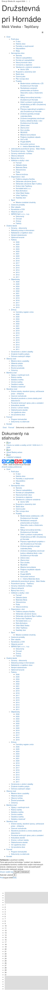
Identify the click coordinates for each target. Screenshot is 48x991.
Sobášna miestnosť (18, 386)
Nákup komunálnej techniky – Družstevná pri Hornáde (31, 98)
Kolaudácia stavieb (18, 405)
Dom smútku (25, 130)
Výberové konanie (17, 237)
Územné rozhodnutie (18, 396)
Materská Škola (21, 167)
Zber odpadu (16, 207)
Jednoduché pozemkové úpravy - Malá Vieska (28, 149)
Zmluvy (18, 221)
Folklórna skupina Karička (25, 179)
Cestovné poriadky (18, 204)
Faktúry (18, 223)
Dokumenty (20, 216)
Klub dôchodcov (21, 191)
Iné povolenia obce (18, 414)
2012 (17, 274)
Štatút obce (20, 74)
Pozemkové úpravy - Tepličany (22, 151)
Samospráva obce (17, 53)
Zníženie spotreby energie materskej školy (30, 115)
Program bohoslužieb (19, 419)
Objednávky (15, 279)
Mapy (18, 51)
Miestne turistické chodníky (26, 202)
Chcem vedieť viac (7, 872)
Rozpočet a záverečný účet (26, 72)
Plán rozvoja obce (22, 79)
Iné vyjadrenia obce (18, 412)
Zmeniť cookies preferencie (12, 467)
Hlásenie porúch (17, 211)
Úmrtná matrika (16, 382)
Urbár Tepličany (21, 195)
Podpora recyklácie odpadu (30, 137)
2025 (17, 244)
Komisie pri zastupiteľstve (25, 60)
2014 (17, 270)
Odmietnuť (25, 872)
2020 (17, 256)
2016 (17, 265)
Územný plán (20, 76)
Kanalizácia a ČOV (18, 209)
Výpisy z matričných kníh (20, 375)
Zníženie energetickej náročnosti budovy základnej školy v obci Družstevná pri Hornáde (32, 120)
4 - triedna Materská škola (30, 146)
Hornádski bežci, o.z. (23, 188)
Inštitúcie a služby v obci (20, 160)
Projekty (19, 81)
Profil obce (15, 39)
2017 (17, 263)
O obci (18, 41)
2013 (17, 272)
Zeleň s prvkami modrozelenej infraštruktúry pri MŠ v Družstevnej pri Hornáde (33, 104)
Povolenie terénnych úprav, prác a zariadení (27, 403)
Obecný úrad (11, 791)
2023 (17, 249)
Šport (13, 200)
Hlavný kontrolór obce (24, 62)
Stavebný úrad (11, 821)
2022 (17, 251)
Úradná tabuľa (11, 658)
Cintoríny (14, 370)
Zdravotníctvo (21, 170)
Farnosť (18, 163)
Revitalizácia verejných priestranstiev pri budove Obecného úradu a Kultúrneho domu (31, 91)
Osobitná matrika (17, 384)
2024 (17, 246)
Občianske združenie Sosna (26, 181)
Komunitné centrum (27, 144)
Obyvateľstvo (20, 48)
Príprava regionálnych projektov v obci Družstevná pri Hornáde (32, 110)
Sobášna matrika (17, 379)
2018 (17, 260)
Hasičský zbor (21, 197)
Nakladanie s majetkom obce (21, 232)
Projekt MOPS (25, 142)
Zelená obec (25, 125)
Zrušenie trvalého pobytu (20, 354)
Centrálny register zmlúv (25, 312)
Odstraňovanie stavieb (19, 410)
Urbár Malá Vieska (22, 193)
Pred (1, 877)
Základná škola (21, 165)
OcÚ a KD (24, 139)
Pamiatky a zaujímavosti (25, 46)
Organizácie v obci (18, 177)
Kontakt (9, 856)
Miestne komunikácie (28, 135)
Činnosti (19, 218)
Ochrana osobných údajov (20, 356)
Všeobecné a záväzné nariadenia (28, 67)
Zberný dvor (24, 128)
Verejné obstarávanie (19, 235)
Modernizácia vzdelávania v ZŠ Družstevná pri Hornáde (31, 84)
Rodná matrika (16, 377)
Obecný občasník (17, 156)
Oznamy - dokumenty (19, 228)
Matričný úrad (11, 805)
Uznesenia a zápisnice (24, 65)
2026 (17, 242)
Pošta (18, 172)
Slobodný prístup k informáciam (22, 230)
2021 (17, 253)
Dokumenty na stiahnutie (20, 421)
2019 (17, 258)
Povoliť (16, 872)
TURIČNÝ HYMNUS (13, 457)
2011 (17, 277)
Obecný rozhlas (17, 365)
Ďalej (14, 877)
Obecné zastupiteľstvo (24, 58)
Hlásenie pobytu (17, 363)
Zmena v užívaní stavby (20, 407)
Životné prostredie (17, 368)
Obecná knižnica (22, 174)
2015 (17, 267)
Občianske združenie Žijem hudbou (29, 184)
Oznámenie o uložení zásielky (22, 351)
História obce (20, 44)
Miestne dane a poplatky (20, 361)
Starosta (19, 55)
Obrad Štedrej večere (14, 452)
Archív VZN (24, 69)
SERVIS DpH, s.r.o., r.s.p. (20, 214)
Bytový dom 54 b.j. (18, 158)
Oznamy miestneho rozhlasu (21, 153)
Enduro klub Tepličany (24, 186)
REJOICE (23, 132)
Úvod (5, 427)
